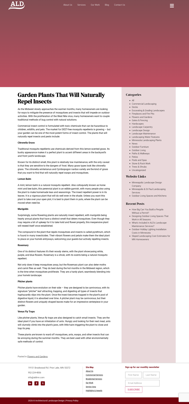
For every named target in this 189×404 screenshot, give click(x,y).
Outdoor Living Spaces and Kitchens (149, 195)
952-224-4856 (34, 372)
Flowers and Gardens (37, 356)
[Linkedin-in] (30, 383)
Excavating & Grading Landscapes (148, 110)
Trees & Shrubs (139, 166)
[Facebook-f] (36, 383)
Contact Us (119, 5)
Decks (135, 107)
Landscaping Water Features (146, 137)
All (133, 100)
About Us (67, 5)
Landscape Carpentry (142, 127)
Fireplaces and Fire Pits (143, 113)
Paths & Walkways (141, 153)
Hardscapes (138, 123)
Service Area (91, 387)
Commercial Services (94, 375)
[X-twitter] (43, 383)
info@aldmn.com (36, 377)
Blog (107, 5)
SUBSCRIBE (134, 389)
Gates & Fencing (140, 120)
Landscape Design (141, 130)
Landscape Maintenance (144, 133)
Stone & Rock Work (141, 163)
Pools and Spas (139, 160)
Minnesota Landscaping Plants (147, 140)
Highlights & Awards (94, 390)
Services (81, 5)
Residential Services (94, 379)
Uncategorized (139, 170)
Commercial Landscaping (144, 104)
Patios (135, 157)
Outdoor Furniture (140, 147)
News (134, 143)
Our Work (95, 5)
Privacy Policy (72, 400)
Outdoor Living (139, 150)
